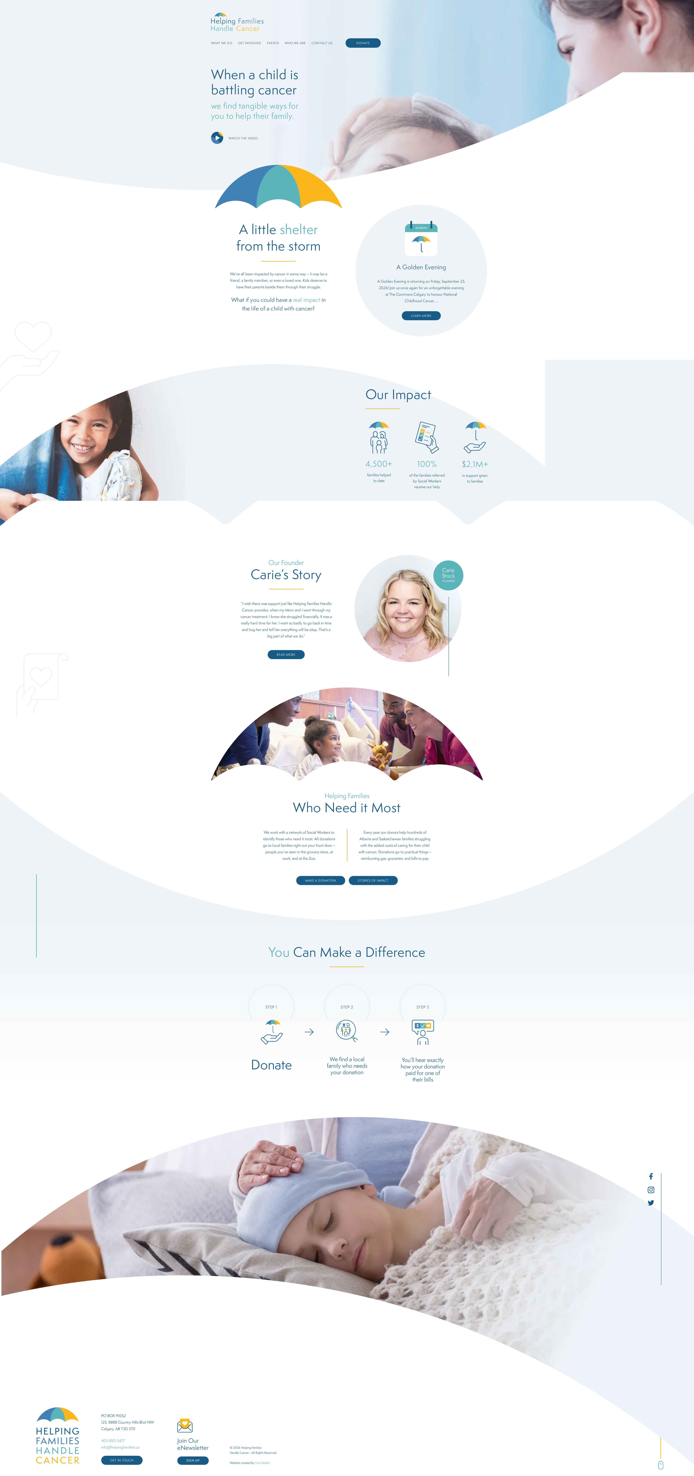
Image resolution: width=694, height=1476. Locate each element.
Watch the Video (243, 138)
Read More (286, 655)
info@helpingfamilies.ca (120, 1447)
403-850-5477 (113, 1440)
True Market (262, 1463)
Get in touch (121, 1460)
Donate (363, 43)
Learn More (421, 316)
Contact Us (322, 43)
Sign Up (193, 1460)
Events (273, 43)
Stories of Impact (373, 880)
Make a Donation (320, 880)
